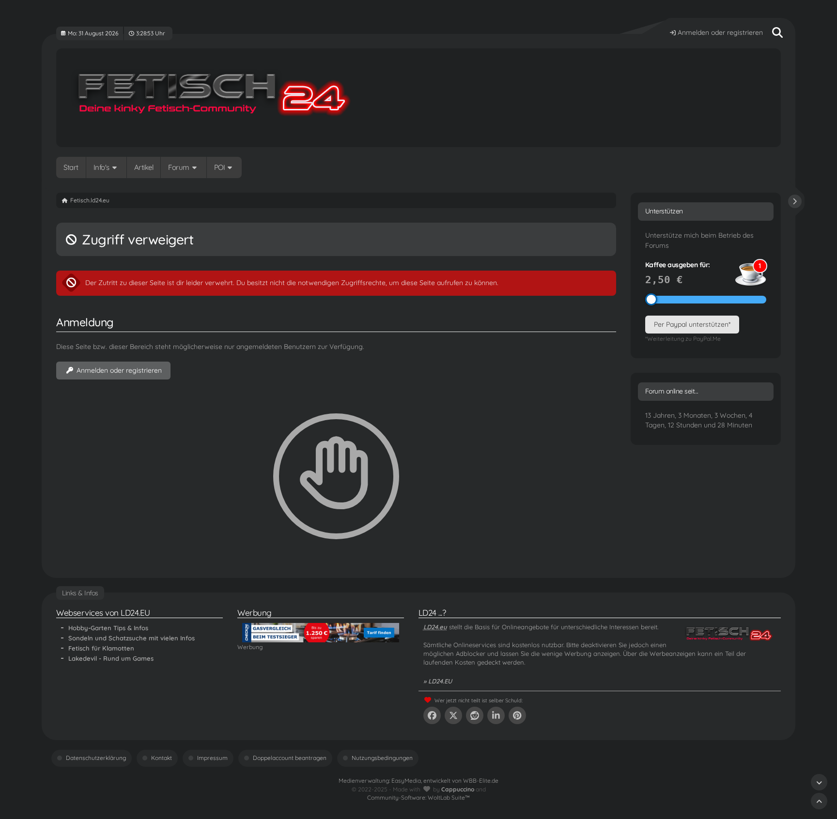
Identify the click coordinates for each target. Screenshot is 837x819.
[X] (453, 715)
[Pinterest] (517, 715)
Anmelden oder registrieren (720, 32)
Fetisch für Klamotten (101, 648)
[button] (496, 715)
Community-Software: (418, 797)
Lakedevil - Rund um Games (111, 658)
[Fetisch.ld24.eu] (418, 98)
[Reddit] (474, 715)
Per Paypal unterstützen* (692, 324)
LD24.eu (435, 627)
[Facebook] (432, 715)
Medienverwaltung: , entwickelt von (418, 780)
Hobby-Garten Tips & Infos (108, 628)
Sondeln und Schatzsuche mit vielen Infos (131, 638)
